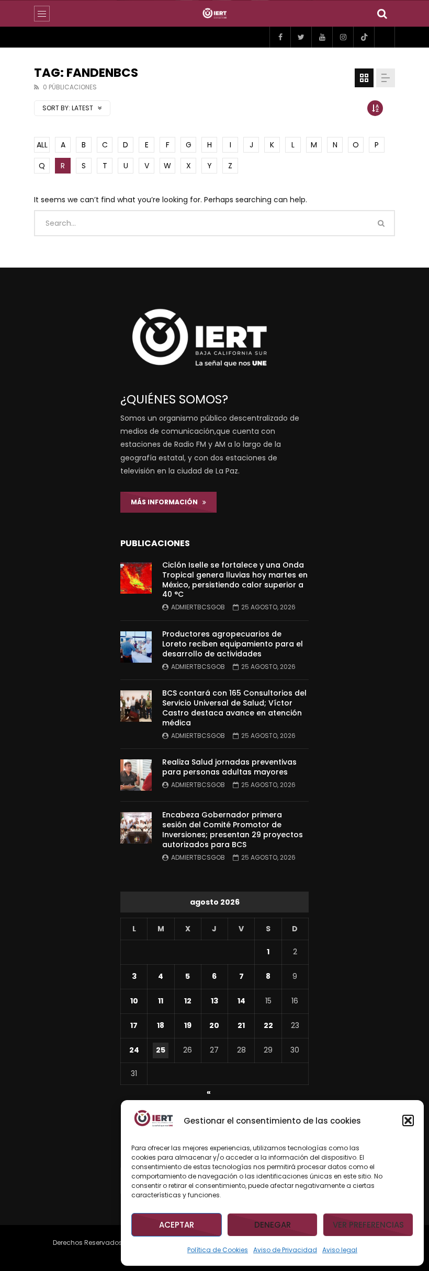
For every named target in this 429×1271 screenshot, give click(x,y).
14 (241, 1001)
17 (134, 1025)
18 (160, 1025)
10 (134, 1001)
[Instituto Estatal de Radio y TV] (215, 13)
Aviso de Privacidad (285, 1249)
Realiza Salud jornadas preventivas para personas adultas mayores (229, 767)
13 (214, 1001)
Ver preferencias (368, 1224)
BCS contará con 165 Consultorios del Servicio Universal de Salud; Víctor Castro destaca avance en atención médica (234, 708)
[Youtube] (321, 37)
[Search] (382, 14)
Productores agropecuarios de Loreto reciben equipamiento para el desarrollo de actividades (232, 644)
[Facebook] (279, 37)
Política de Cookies (217, 1249)
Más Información (166, 502)
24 (134, 1050)
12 (187, 1001)
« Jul (213, 1094)
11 (160, 1001)
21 (241, 1025)
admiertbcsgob (198, 607)
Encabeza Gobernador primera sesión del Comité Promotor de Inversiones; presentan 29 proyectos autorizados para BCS (232, 830)
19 (187, 1025)
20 (214, 1025)
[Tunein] (384, 37)
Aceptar (176, 1224)
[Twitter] (300, 37)
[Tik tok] (363, 37)
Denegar (272, 1224)
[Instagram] (342, 37)
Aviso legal (339, 1249)
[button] (408, 1120)
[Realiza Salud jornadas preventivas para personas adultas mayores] (136, 775)
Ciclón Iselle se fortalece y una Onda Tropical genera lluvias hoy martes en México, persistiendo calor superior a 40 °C (235, 580)
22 (268, 1025)
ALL (42, 145)
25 (160, 1050)
